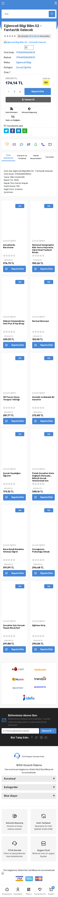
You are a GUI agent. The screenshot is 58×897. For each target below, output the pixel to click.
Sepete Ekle (37, 91)
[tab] (8, 156)
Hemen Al (29, 99)
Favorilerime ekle (14, 126)
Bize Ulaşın (10, 795)
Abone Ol (47, 731)
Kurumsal (9, 778)
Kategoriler (11, 787)
